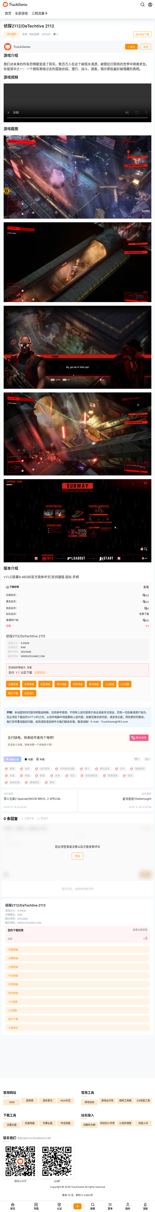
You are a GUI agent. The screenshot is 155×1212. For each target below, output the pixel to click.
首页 (8, 13)
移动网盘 (94, 684)
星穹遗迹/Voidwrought (137, 798)
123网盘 (109, 684)
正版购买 (29, 693)
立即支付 (39, 672)
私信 (145, 46)
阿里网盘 (78, 684)
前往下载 (144, 34)
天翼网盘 (29, 684)
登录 (77, 856)
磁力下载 (13, 693)
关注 (132, 46)
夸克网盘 (61, 684)
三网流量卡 (39, 13)
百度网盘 (13, 684)
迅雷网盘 (45, 684)
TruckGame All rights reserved (87, 1186)
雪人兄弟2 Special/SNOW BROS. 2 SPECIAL (32, 798)
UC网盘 (125, 684)
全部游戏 (21, 13)
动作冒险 (12, 34)
